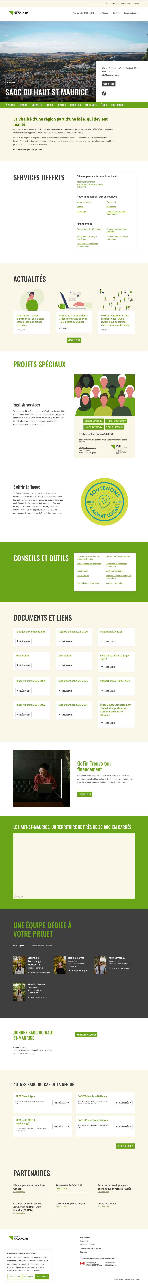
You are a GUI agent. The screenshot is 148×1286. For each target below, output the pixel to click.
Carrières (83, 1252)
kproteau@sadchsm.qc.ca (120, 968)
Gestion (80, 206)
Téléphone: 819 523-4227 (24, 1053)
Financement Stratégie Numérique (87, 237)
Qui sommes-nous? (87, 1244)
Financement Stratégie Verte (89, 229)
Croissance (111, 206)
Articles (114, 3)
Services (116, 13)
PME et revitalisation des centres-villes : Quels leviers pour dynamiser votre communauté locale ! (116, 320)
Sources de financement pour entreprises (118, 577)
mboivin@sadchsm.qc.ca (39, 997)
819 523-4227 (108, 71)
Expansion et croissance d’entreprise (116, 565)
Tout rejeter (28, 1276)
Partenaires (91, 104)
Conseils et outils (130, 13)
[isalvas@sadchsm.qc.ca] (69, 970)
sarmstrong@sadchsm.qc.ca (40, 972)
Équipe (104, 104)
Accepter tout (42, 1276)
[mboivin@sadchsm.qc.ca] (28, 997)
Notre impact (85, 1237)
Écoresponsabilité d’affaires (89, 564)
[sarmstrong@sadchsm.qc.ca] (28, 972)
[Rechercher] (107, 3)
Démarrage (81, 211)
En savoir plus (19, 1191)
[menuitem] (135, 3)
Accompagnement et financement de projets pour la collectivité (90, 184)
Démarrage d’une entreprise (118, 556)
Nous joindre (125, 3)
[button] (74, 340)
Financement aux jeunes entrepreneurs (87, 245)
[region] (28, 1266)
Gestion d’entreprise (115, 571)
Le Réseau (104, 13)
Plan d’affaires (83, 576)
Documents (75, 104)
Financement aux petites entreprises (117, 237)
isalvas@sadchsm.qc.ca (79, 970)
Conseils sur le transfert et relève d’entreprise (88, 557)
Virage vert (111, 202)
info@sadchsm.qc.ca (110, 75)
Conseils (62, 104)
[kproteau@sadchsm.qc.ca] (109, 968)
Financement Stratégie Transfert (116, 230)
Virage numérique (84, 202)
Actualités (37, 104)
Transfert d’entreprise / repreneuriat (116, 213)
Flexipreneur (82, 571)
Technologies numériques (88, 583)
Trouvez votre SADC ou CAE (83, 13)
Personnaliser (14, 1276)
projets (49, 104)
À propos (10, 104)
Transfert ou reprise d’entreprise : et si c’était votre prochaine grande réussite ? (30, 320)
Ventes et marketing (115, 583)
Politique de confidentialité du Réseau (127, 1279)
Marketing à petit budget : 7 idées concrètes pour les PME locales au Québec (73, 318)
